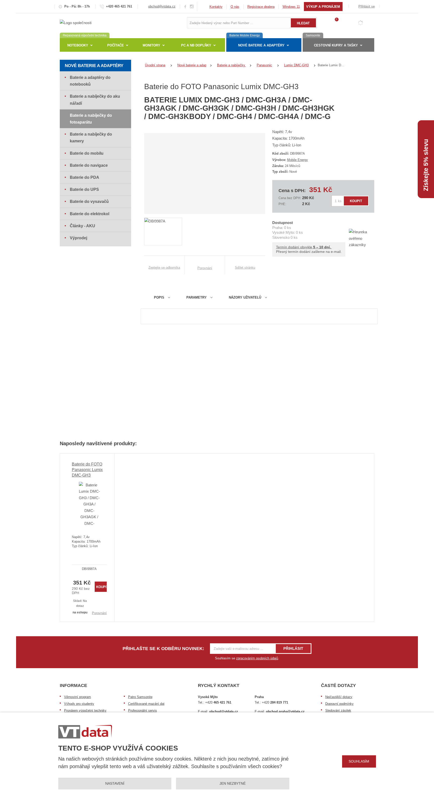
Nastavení (114, 783)
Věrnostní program (77, 697)
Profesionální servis (142, 710)
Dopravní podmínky (339, 704)
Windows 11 (291, 7)
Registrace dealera (261, 7)
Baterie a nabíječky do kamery (91, 137)
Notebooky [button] (77, 45)
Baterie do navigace (89, 165)
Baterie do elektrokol (89, 214)
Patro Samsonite (140, 697)
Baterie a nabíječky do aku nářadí (95, 99)
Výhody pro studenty (79, 704)
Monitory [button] (151, 45)
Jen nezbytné (233, 783)
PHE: (282, 204)
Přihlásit (293, 648)
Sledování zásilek (338, 710)
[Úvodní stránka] (75, 22)
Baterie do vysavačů (89, 201)
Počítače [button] (115, 45)
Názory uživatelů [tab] (245, 297)
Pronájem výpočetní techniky (85, 710)
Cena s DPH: (292, 190)
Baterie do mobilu (86, 153)
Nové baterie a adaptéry (94, 65)
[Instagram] (192, 7)
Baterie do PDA (84, 177)
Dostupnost (282, 222)
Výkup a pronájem (323, 7)
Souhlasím (359, 761)
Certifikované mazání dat (146, 704)
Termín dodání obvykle (304, 247)
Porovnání (99, 613)
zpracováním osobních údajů (257, 658)
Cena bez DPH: (290, 198)
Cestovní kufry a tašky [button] (336, 45)
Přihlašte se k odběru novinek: (163, 648)
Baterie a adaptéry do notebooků (90, 80)
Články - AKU (82, 226)
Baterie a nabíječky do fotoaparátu (91, 118)
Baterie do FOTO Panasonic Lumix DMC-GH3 (87, 470)
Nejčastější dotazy (338, 697)
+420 (218, 702)
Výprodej (78, 238)
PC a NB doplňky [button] (196, 45)
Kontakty (216, 7)
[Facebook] (185, 6)
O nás (235, 7)
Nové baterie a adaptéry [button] (261, 45)
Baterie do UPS (84, 189)
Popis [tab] (159, 297)
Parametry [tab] (196, 297)
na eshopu (80, 612)
